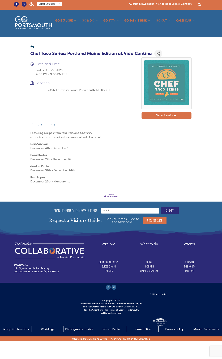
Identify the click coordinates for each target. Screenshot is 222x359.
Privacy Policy (174, 329)
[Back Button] (32, 47)
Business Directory (108, 262)
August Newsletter (141, 4)
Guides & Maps (109, 266)
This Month (189, 266)
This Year (189, 271)
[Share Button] (158, 53)
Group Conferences (16, 329)
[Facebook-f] (16, 4)
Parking (109, 271)
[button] (199, 4)
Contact (186, 4)
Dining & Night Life (149, 271)
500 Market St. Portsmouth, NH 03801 (36, 271)
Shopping (149, 266)
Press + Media (111, 329)
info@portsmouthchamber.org (32, 268)
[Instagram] (24, 4)
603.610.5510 (21, 265)
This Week (189, 262)
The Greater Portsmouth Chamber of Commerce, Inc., (113, 306)
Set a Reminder (166, 115)
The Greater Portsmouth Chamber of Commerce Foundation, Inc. (111, 303)
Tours (149, 262)
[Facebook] (108, 287)
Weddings (47, 329)
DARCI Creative (140, 338)
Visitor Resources (167, 4)
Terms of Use (142, 329)
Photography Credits (79, 329)
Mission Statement (206, 329)
